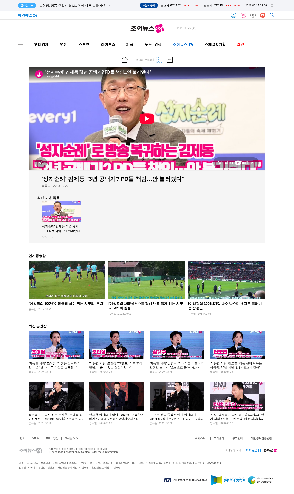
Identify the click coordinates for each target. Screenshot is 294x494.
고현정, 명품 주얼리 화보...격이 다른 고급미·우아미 (76, 5)
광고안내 (237, 438)
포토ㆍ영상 (51, 438)
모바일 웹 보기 (233, 450)
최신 (240, 44)
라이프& (108, 44)
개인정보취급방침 (261, 438)
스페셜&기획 (215, 44)
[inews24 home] (253, 450)
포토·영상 (153, 44)
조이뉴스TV (71, 438)
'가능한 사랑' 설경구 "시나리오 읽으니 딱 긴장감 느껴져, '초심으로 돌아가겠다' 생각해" (177, 367)
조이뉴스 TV (183, 44)
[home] (125, 60)
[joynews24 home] (270, 450)
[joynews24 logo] (147, 28)
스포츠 (84, 44)
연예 (63, 44)
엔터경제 (41, 44)
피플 (129, 44)
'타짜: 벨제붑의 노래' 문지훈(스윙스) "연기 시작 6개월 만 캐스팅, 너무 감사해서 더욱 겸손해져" (237, 419)
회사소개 (200, 438)
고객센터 (219, 438)
